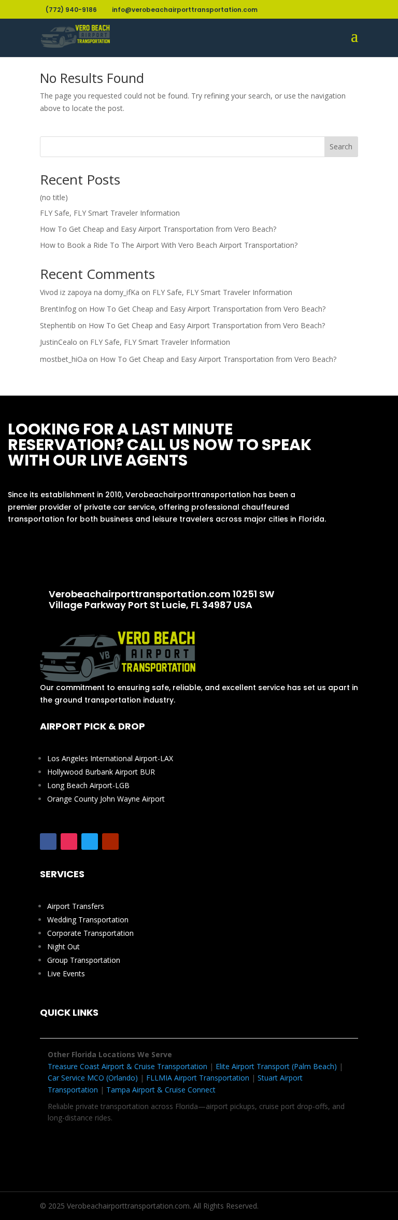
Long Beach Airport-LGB (88, 785)
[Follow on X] (89, 841)
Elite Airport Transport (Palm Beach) (276, 1066)
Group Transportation (83, 960)
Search (341, 146)
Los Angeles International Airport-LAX (110, 758)
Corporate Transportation (90, 933)
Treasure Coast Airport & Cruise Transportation (127, 1066)
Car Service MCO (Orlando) (93, 1078)
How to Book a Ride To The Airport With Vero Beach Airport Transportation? (168, 245)
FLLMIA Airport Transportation (197, 1078)
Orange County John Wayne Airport (106, 799)
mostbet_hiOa (63, 359)
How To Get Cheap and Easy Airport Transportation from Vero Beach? (158, 229)
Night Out (63, 946)
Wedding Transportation (88, 919)
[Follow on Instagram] (69, 841)
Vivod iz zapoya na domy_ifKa (89, 292)
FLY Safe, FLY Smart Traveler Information (110, 213)
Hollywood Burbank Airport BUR (101, 772)
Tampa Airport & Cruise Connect (161, 1090)
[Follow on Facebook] (48, 841)
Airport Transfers (75, 906)
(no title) (54, 197)
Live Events (66, 973)
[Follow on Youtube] (110, 841)
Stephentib (58, 325)
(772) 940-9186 (170, 556)
